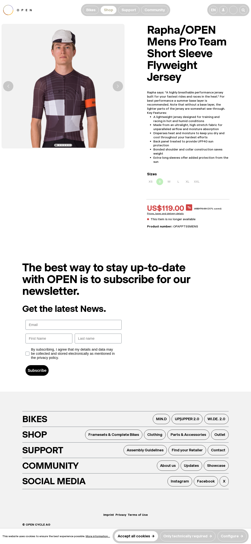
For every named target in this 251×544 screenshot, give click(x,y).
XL (187, 181)
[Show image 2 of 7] (58, 145)
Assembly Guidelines (145, 450)
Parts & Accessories (188, 434)
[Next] (118, 86)
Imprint (108, 515)
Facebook (206, 481)
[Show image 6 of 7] (67, 145)
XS (151, 181)
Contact (218, 450)
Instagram (180, 481)
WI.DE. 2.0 (216, 419)
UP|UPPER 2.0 (187, 419)
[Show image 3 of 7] (60, 145)
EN (213, 10)
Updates (191, 465)
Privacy (120, 515)
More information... (98, 536)
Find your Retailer (187, 450)
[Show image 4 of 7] (63, 145)
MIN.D (161, 419)
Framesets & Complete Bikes (113, 434)
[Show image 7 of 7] (70, 145)
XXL (196, 181)
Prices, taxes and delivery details (165, 213)
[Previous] (8, 86)
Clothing (154, 434)
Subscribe (37, 370)
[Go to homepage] (41, 10)
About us (168, 465)
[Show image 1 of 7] (56, 145)
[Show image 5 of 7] (65, 145)
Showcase (216, 465)
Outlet (219, 434)
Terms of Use (138, 515)
